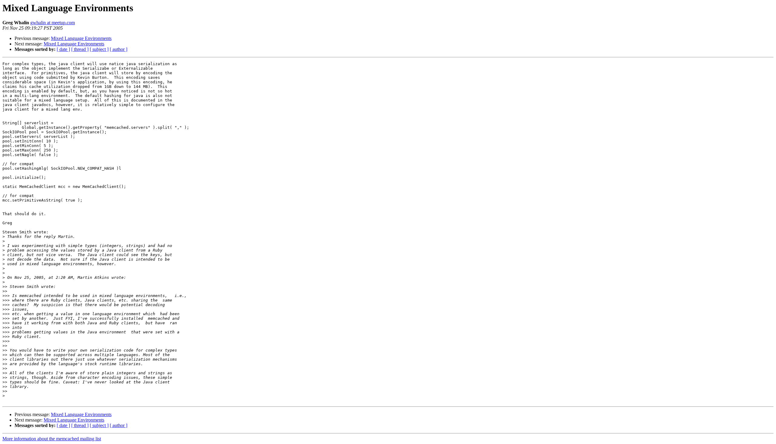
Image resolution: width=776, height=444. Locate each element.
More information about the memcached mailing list (51, 438)
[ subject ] (99, 49)
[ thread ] (80, 49)
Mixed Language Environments (81, 38)
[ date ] (63, 49)
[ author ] (118, 49)
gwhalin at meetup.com (52, 22)
